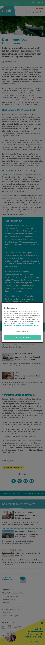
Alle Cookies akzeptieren (22, 337)
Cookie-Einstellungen (22, 331)
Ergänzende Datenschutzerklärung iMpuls (26, 325)
